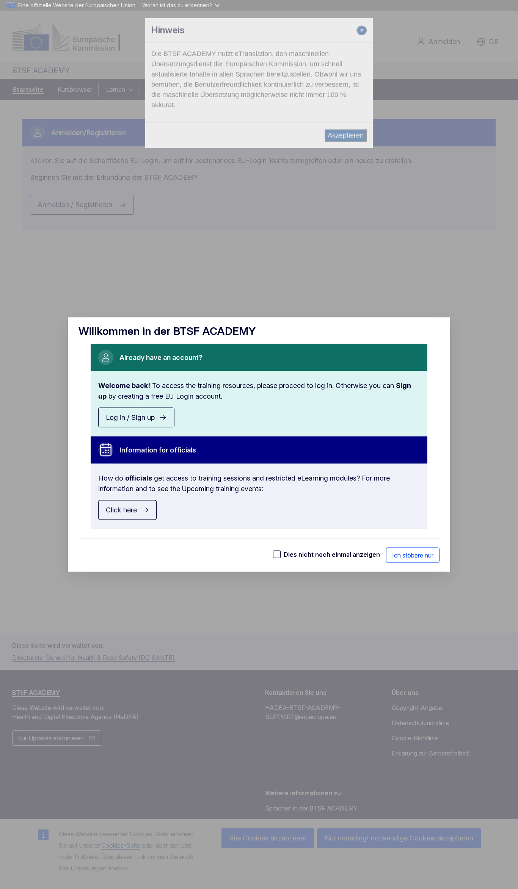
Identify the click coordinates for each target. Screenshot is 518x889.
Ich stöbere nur (412, 555)
